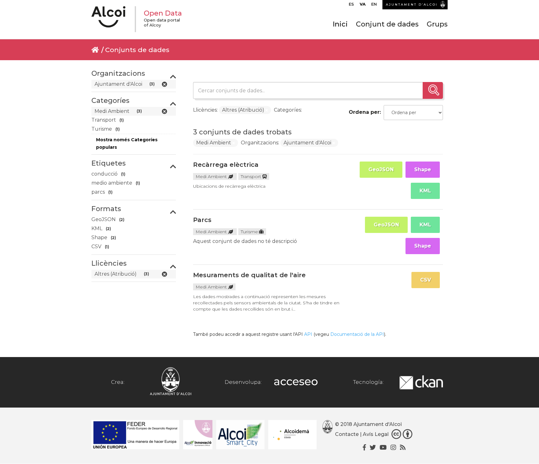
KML (425, 191)
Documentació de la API (357, 334)
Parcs (202, 220)
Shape (422, 169)
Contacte (347, 434)
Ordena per (364, 112)
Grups (437, 24)
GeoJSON (381, 169)
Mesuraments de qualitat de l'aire (249, 275)
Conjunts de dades (137, 50)
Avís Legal (376, 434)
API (308, 334)
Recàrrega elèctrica (226, 164)
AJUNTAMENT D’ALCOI (412, 4)
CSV (425, 280)
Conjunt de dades (387, 24)
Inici (340, 24)
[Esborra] (266, 110)
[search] (433, 90)
